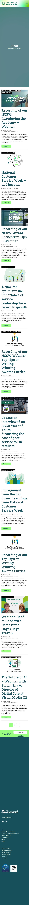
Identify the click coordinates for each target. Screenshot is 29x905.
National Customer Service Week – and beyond (13, 178)
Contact (3, 841)
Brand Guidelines (5, 837)
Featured (13, 152)
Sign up (21, 735)
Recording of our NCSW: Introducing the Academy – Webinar (14, 118)
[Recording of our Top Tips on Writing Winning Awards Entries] (14, 542)
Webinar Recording (6, 92)
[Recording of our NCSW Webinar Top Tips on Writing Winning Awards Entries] (14, 339)
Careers (3, 839)
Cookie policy (4, 858)
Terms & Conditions (5, 848)
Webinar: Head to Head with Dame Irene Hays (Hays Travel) (12, 625)
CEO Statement (5, 152)
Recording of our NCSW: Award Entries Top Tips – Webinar (14, 235)
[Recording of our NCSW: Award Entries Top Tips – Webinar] (14, 216)
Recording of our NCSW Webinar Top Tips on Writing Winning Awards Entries (14, 361)
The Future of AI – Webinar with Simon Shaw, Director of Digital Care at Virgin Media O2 (14, 687)
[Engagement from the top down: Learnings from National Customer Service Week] (14, 478)
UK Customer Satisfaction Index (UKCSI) (10, 833)
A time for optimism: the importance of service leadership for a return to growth (14, 297)
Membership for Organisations (8, 831)
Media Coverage (6, 397)
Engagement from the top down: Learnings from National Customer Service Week (14, 500)
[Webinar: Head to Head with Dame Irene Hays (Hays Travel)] (14, 604)
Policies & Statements (6, 854)
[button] (27, 3)
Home (2, 829)
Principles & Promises (6, 852)
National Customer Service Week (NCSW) (11, 90)
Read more (6, 146)
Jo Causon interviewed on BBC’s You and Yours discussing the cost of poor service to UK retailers (13, 431)
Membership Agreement (6, 850)
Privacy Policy (4, 856)
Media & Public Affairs (6, 835)
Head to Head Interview (7, 597)
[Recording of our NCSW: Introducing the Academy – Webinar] (14, 98)
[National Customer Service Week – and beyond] (14, 160)
